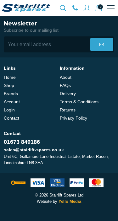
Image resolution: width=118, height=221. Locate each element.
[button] (101, 44)
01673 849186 (22, 142)
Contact (11, 118)
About (65, 77)
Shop (9, 85)
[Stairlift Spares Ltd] (26, 8)
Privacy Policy (73, 118)
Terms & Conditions (79, 101)
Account (12, 101)
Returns (68, 109)
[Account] (75, 8)
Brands (11, 93)
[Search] (63, 8)
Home (10, 77)
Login (9, 109)
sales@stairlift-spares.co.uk (34, 149)
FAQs (65, 85)
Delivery (68, 93)
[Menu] (110, 8)
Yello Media (70, 201)
